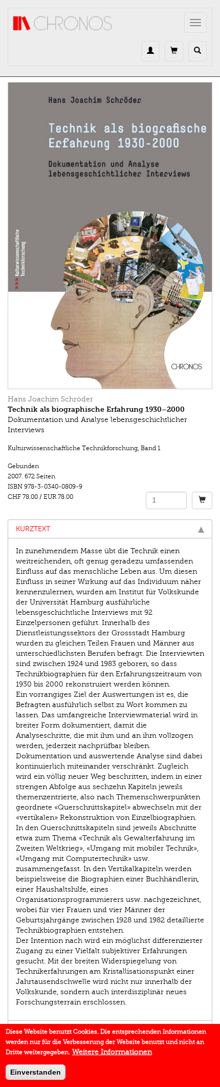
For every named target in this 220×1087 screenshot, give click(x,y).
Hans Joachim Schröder (50, 399)
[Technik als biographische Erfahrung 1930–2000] (110, 235)
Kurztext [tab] (33, 529)
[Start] (63, 23)
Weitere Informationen (112, 1052)
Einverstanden (35, 1072)
